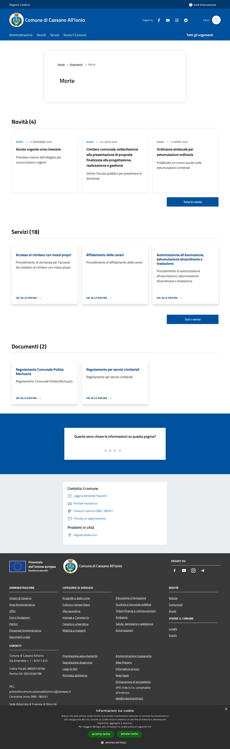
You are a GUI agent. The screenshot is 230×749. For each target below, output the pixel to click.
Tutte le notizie (192, 202)
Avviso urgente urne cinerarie (38, 149)
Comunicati (176, 604)
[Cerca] (216, 20)
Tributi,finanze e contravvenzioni (136, 611)
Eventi (173, 635)
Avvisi (19, 142)
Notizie (173, 598)
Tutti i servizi (193, 319)
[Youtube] (166, 19)
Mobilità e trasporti (74, 630)
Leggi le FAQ (70, 669)
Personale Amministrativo (25, 630)
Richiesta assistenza (75, 675)
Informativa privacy (127, 669)
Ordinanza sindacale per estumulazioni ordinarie (175, 151)
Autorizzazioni (124, 630)
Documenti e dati (19, 637)
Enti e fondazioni (19, 617)
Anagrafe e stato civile (76, 598)
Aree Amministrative (22, 604)
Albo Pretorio (124, 662)
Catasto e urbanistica (75, 624)
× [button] (226, 709)
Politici (13, 624)
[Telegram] (184, 19)
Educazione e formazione (131, 598)
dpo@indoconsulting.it (129, 698)
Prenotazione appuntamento (80, 656)
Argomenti (76, 64)
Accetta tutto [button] (101, 734)
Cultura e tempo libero (76, 604)
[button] (115, 742)
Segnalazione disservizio (77, 662)
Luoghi (173, 629)
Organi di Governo (20, 598)
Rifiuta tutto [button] (129, 734)
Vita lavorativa (71, 611)
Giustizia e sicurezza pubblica (133, 604)
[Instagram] (175, 19)
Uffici (12, 611)
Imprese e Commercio (76, 617)
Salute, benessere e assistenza (134, 624)
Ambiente (122, 617)
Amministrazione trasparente (134, 656)
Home (61, 64)
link (149, 726)
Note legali (122, 675)
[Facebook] (157, 19)
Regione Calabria (19, 5)
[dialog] (115, 727)
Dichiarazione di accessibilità (133, 682)
